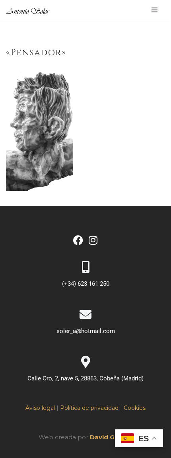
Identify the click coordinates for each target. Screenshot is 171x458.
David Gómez (111, 437)
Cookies (135, 407)
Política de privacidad (89, 407)
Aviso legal (40, 407)
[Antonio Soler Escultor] (28, 11)
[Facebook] (78, 240)
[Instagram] (93, 240)
